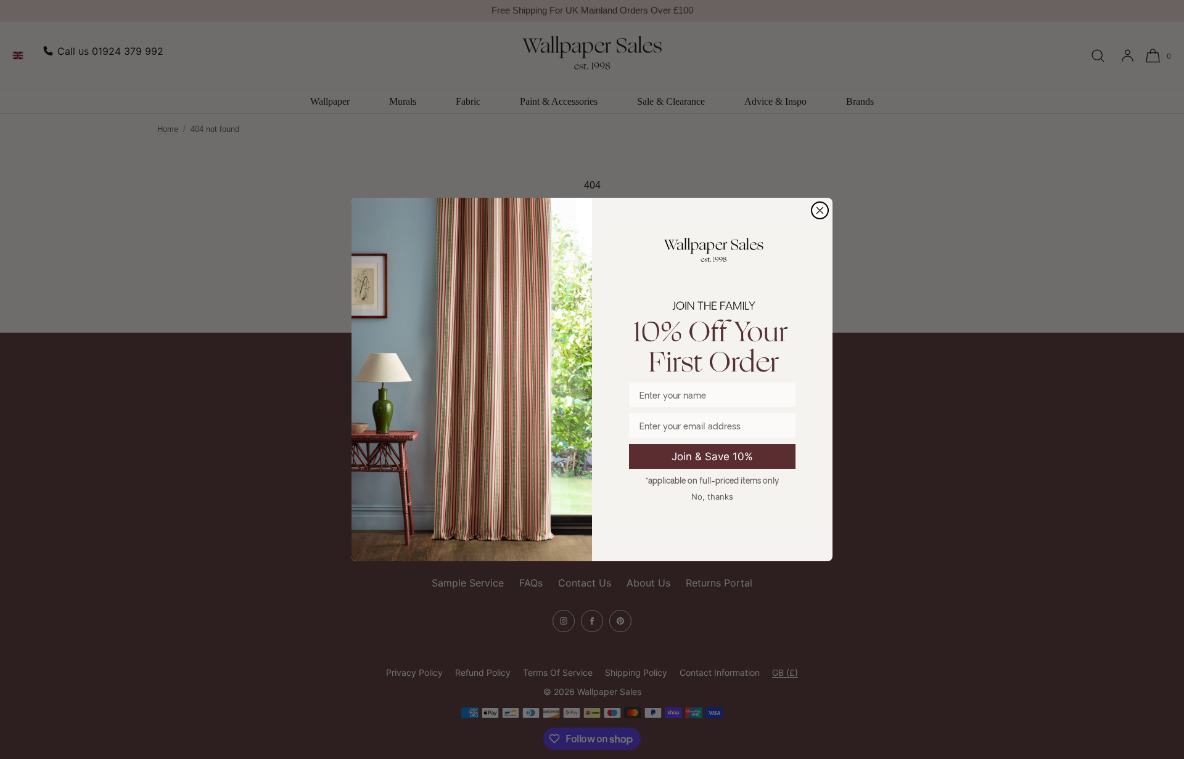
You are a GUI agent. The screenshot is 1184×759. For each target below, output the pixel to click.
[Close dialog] (820, 210)
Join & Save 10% (712, 456)
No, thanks (712, 496)
